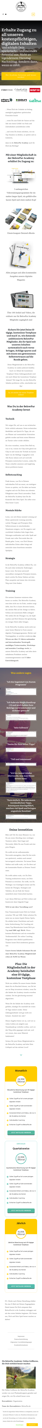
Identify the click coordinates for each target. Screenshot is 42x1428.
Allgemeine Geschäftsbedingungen (21, 1342)
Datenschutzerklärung (21, 1339)
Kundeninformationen (21, 1345)
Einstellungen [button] (19, 1424)
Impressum (21, 1336)
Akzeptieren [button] (32, 1424)
